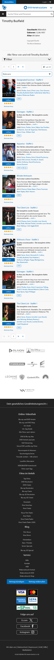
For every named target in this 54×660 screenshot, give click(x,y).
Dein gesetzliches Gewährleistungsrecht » (27, 403)
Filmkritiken (27, 540)
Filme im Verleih (27, 473)
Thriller (23, 90)
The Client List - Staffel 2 (27, 207)
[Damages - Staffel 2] (8, 120)
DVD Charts (27, 485)
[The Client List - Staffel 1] (8, 312)
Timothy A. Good (37, 160)
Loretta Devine (37, 322)
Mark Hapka (21, 191)
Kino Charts (27, 508)
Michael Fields (30, 223)
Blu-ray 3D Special (27, 550)
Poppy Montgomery (37, 260)
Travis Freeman (42, 189)
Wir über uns (11, 647)
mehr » (24, 87)
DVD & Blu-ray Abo (27, 436)
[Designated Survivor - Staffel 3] (8, 88)
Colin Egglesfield (33, 226)
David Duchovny (42, 157)
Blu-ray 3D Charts (27, 497)
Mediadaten (27, 650)
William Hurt (30, 132)
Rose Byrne (21, 292)
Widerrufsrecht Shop (27, 576)
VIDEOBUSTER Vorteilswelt (27, 465)
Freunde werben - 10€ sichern (27, 457)
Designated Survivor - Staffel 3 (30, 79)
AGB (27, 566)
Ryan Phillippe (30, 292)
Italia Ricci (46, 93)
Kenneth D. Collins (37, 255)
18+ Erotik (27, 426)
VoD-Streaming (27, 443)
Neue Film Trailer (27, 513)
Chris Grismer (44, 90)
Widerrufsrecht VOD (27, 573)
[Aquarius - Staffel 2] (8, 152)
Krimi (23, 127)
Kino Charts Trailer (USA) (27, 522)
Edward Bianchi (33, 289)
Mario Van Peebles (42, 127)
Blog (27, 526)
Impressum (33, 647)
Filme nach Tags (27, 469)
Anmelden (9, 2)
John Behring (21, 319)
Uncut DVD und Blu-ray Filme (27, 446)
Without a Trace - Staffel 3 (28, 239)
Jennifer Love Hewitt (39, 221)
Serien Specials (27, 546)
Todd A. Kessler (22, 289)
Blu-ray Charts (27, 491)
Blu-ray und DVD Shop (27, 422)
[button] (47, 66)
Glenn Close (21, 132)
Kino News (27, 535)
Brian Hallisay (21, 226)
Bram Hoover (30, 191)
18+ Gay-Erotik (27, 429)
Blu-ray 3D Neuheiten (27, 494)
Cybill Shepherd (22, 324)
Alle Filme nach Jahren (27, 432)
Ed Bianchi (20, 130)
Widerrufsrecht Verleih (27, 570)
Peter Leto (35, 90)
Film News (27, 532)
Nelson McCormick (23, 160)
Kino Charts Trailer (27, 519)
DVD (19, 99)
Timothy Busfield (23, 93)
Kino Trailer (27, 516)
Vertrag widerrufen (37, 581)
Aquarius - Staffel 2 (25, 143)
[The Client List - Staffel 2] (8, 216)
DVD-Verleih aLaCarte (37, 7)
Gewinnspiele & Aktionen (27, 450)
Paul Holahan (34, 257)
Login (44, 2)
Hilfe (27, 560)
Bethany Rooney (32, 319)
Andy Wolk (20, 223)
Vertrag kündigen (16, 581)
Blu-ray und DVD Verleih (27, 419)
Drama (28, 157)
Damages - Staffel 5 (25, 271)
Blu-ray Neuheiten (27, 488)
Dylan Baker (32, 189)
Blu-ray (24, 168)
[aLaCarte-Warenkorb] (50, 2)
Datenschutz (22, 647)
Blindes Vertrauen (24, 175)
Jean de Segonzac (31, 130)
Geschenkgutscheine (27, 453)
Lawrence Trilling (42, 287)
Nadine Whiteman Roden (26, 95)
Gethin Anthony (22, 162)
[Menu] (3, 14)
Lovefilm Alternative (27, 461)
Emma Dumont (22, 164)
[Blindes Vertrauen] (8, 184)
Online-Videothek (27, 414)
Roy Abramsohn (22, 262)
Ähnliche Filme (8, 106)
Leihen (8, 100)
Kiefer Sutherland (36, 93)
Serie (29, 90)
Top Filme (27, 478)
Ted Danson (43, 130)
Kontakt (27, 563)
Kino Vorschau (27, 505)
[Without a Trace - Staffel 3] (8, 248)
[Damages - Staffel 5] (8, 280)
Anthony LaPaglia (23, 260)
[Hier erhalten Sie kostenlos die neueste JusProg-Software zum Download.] (27, 607)
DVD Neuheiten (27, 482)
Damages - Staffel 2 (25, 111)
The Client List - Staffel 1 (27, 303)
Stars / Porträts (27, 543)
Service (27, 554)
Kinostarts (27, 502)
